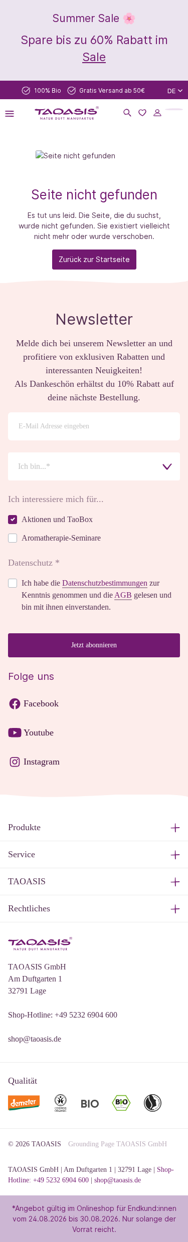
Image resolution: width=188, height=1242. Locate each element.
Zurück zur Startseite (94, 259)
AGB (123, 595)
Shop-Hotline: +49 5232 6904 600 (62, 1015)
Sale (94, 57)
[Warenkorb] (174, 109)
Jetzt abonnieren (94, 645)
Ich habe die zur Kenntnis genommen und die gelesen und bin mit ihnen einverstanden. (96, 595)
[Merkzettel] (142, 112)
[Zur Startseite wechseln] (67, 113)
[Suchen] (127, 112)
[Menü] (12, 112)
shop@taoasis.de (34, 1039)
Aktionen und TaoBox (57, 519)
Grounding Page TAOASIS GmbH (117, 1144)
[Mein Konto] (157, 112)
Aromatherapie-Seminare (61, 538)
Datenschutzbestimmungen (104, 583)
